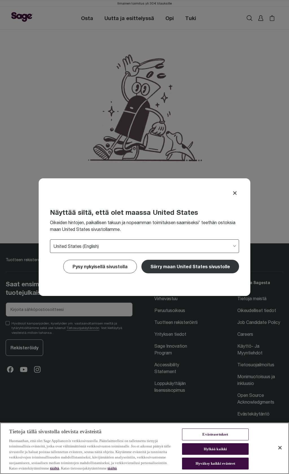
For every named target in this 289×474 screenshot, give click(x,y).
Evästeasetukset (215, 434)
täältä (54, 468)
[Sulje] (280, 447)
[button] (190, 266)
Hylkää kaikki (215, 449)
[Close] (235, 193)
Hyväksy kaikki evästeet (215, 463)
